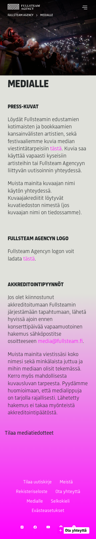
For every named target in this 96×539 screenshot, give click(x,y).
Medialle (46, 15)
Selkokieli (60, 501)
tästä (56, 149)
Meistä (66, 482)
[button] (84, 7)
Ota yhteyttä (67, 492)
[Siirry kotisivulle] (24, 7)
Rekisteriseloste (31, 492)
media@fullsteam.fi (60, 341)
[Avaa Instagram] (22, 527)
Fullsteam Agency (21, 15)
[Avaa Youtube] (48, 527)
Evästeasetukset (48, 511)
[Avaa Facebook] (35, 527)
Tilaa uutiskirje (37, 482)
